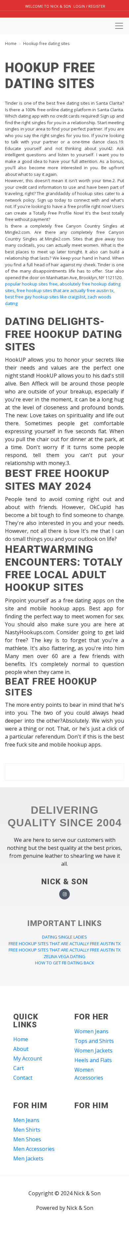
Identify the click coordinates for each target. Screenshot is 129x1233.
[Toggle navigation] (119, 26)
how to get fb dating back (64, 963)
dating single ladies (64, 937)
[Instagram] (64, 894)
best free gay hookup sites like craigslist (45, 297)
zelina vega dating (64, 956)
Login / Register (89, 6)
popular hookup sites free (31, 284)
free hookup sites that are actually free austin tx (65, 290)
